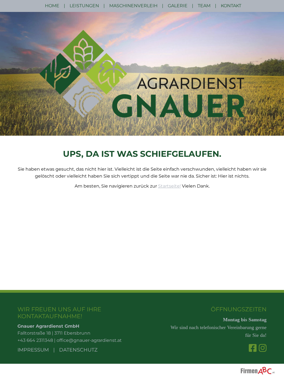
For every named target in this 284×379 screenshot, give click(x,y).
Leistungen (84, 5)
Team (204, 5)
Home (52, 5)
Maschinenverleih (133, 5)
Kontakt (231, 5)
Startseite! (169, 186)
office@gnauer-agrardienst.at (89, 340)
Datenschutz (78, 350)
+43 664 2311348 (35, 340)
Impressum (33, 350)
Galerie (177, 5)
